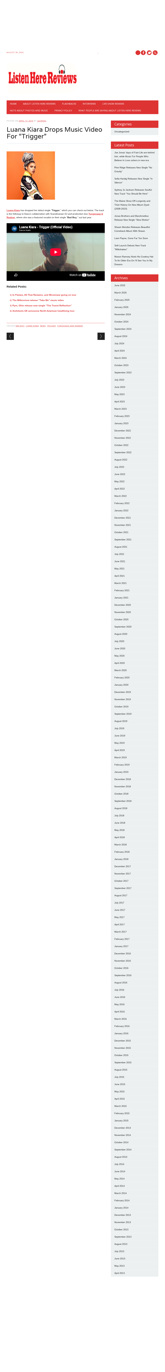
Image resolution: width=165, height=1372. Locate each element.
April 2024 (119, 350)
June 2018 (119, 822)
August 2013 (120, 1244)
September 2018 (122, 801)
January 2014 (121, 1207)
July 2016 (119, 990)
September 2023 (122, 372)
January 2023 (121, 423)
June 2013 (119, 1258)
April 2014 (119, 1186)
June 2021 (119, 561)
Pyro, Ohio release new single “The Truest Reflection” (42, 305)
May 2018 (119, 830)
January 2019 (121, 772)
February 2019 (122, 764)
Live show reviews (113, 103)
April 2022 (119, 488)
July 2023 (119, 379)
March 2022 (120, 496)
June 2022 (119, 474)
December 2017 (122, 866)
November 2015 (122, 1048)
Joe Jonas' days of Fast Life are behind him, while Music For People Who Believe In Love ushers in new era (134, 156)
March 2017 (120, 931)
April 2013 (119, 1273)
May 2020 (119, 655)
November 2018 (122, 786)
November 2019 (122, 699)
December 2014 (122, 1128)
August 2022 (120, 459)
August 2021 (120, 547)
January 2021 (121, 597)
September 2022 (122, 452)
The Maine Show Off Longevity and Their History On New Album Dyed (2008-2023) (132, 205)
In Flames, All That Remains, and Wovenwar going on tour (44, 295)
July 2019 (119, 728)
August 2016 (120, 982)
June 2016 (119, 997)
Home (13, 103)
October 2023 (121, 365)
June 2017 (119, 910)
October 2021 (121, 532)
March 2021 (120, 583)
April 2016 (119, 1011)
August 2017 (120, 895)
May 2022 (119, 481)
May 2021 (119, 568)
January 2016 (121, 1033)
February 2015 (122, 1113)
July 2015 (119, 1077)
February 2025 (122, 300)
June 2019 (119, 735)
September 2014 (122, 1149)
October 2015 (121, 1055)
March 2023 (120, 409)
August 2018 (120, 808)
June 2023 (119, 387)
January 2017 (121, 946)
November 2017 (122, 873)
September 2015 (122, 1062)
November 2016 (122, 960)
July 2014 (119, 1164)
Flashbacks (69, 103)
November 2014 (122, 1135)
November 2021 (122, 525)
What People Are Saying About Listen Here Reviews (109, 110)
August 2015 (120, 1069)
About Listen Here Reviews (39, 103)
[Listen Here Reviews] (42, 93)
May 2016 (119, 1004)
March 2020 (120, 670)
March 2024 (120, 358)
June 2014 (119, 1171)
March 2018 (120, 844)
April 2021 (119, 576)
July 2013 (119, 1251)
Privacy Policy (63, 110)
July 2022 (119, 467)
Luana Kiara (13, 210)
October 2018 (121, 793)
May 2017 (119, 917)
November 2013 (122, 1222)
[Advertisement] (82, 26)
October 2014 (121, 1142)
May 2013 (119, 1266)
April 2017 (119, 924)
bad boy (20, 326)
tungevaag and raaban (70, 326)
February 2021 (122, 590)
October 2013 (121, 1229)
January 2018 (121, 859)
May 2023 (119, 394)
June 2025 (119, 285)
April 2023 (119, 401)
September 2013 (122, 1236)
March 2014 (120, 1193)
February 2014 (122, 1200)
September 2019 (122, 714)
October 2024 (121, 321)
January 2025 (121, 307)
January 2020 (121, 684)
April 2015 (119, 1098)
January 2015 (121, 1120)
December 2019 (122, 692)
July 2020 (119, 641)
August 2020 (120, 634)
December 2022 (122, 430)
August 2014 (120, 1157)
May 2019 (119, 743)
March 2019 (120, 757)
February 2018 (122, 852)
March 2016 (120, 1019)
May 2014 (119, 1178)
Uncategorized (121, 131)
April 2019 (119, 750)
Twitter (149, 52)
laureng (41, 121)
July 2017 (119, 902)
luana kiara (32, 326)
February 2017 (122, 939)
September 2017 (122, 888)
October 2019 (121, 706)
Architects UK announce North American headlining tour (43, 311)
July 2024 (119, 343)
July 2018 (119, 815)
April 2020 (119, 663)
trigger (51, 326)
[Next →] (101, 336)
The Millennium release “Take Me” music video (38, 300)
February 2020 (122, 677)
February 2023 (122, 416)
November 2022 (122, 438)
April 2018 (119, 837)
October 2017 (121, 881)
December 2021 (122, 517)
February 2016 (122, 1026)
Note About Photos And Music (29, 110)
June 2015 (119, 1084)
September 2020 (122, 626)
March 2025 (120, 292)
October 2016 (121, 968)
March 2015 (120, 1106)
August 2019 (120, 721)
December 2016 (122, 953)
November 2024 (122, 314)
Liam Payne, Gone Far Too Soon (131, 238)
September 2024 (122, 329)
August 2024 (120, 336)
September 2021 (122, 539)
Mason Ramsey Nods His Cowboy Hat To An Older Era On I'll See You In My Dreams (133, 260)
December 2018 (122, 779)
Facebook (143, 52)
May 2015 (119, 1091)
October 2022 (121, 445)
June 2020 (119, 648)
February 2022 (122, 503)
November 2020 (122, 612)
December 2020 (122, 605)
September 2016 (122, 975)
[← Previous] (10, 336)
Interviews (89, 103)
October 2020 (121, 619)
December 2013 (122, 1215)
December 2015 (122, 1040)
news (43, 326)
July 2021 (119, 554)
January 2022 (121, 510)
